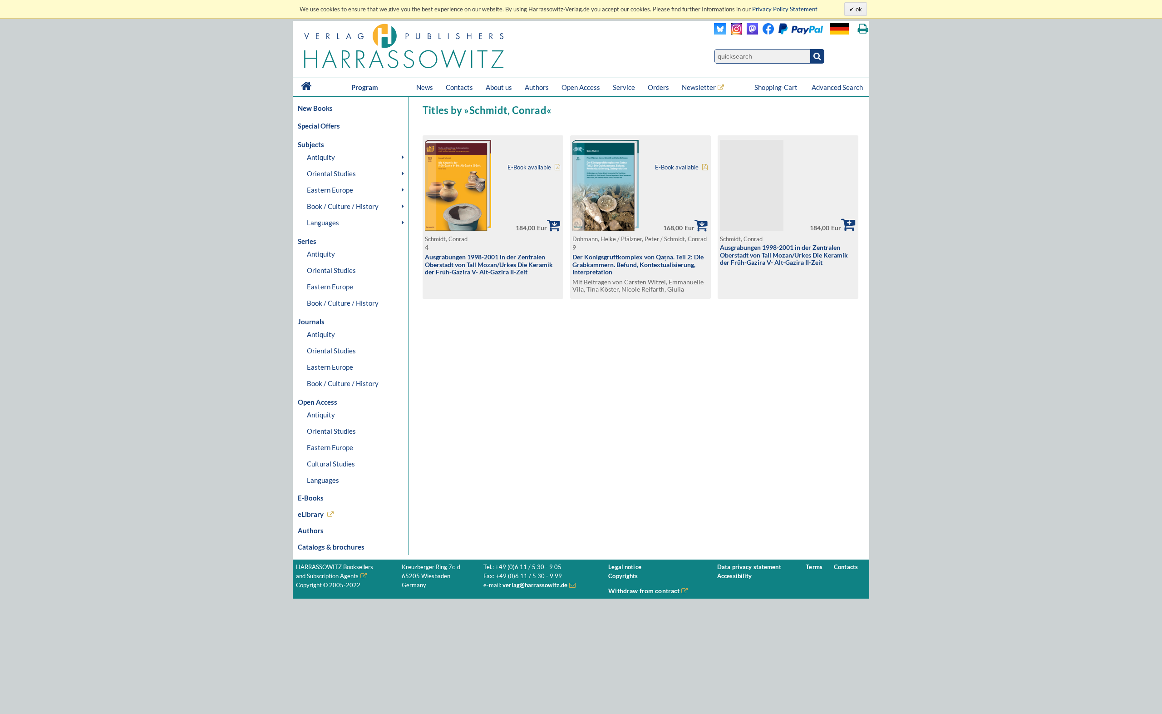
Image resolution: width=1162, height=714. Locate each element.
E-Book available (529, 167)
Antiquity (321, 157)
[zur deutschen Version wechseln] (839, 29)
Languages (323, 222)
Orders (658, 87)
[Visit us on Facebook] (790, 32)
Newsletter (699, 87)
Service (624, 87)
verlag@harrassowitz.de (534, 585)
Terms (814, 567)
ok (858, 9)
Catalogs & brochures (331, 547)
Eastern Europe (330, 190)
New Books (315, 108)
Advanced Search (837, 87)
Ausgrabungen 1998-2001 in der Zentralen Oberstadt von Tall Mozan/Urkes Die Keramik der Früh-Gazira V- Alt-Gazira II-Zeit (489, 264)
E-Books (311, 498)
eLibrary (311, 514)
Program (364, 87)
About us (499, 87)
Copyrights (623, 576)
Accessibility (734, 576)
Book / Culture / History (343, 206)
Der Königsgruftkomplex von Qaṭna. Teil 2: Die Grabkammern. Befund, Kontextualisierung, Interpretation (638, 264)
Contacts (459, 87)
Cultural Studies (331, 464)
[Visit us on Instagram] (734, 32)
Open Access (580, 87)
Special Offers (319, 126)
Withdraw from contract (643, 591)
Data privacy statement (749, 567)
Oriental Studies (331, 173)
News (424, 87)
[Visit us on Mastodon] (750, 32)
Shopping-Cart (776, 87)
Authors (537, 87)
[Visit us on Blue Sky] (720, 32)
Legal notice (624, 567)
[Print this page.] (863, 29)
